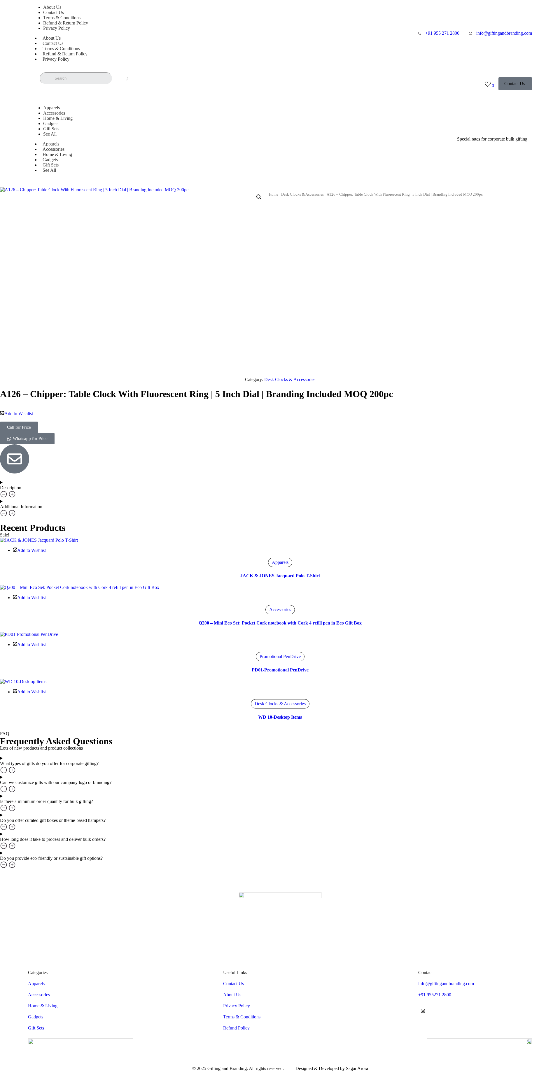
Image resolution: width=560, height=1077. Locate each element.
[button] (492, 139)
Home (273, 194)
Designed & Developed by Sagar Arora (331, 1068)
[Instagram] (423, 1010)
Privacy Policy (56, 28)
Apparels (280, 562)
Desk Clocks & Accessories (302, 194)
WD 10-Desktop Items (280, 717)
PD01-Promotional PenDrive (280, 669)
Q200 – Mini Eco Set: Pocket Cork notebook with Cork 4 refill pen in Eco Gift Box (280, 622)
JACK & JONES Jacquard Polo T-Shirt (280, 575)
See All (50, 133)
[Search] (127, 78)
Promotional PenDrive (280, 656)
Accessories (280, 609)
